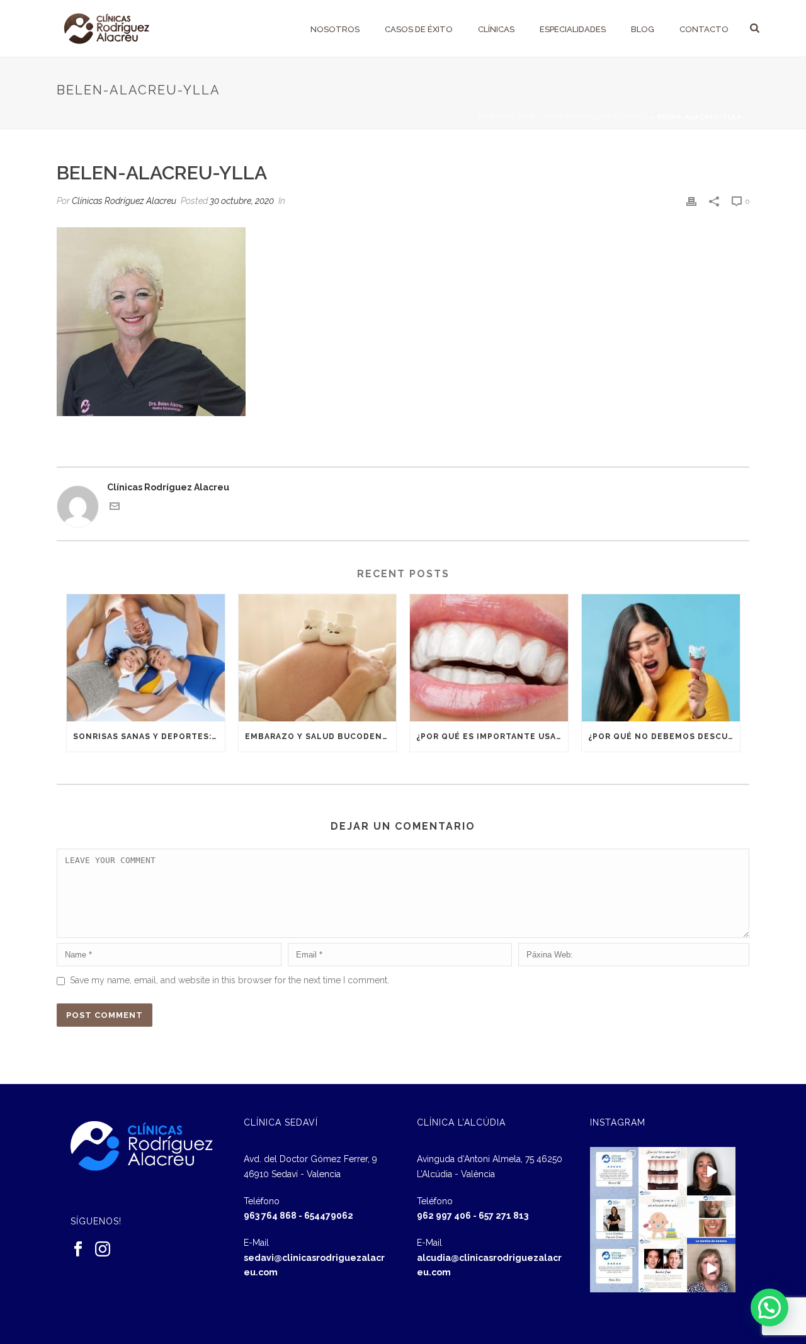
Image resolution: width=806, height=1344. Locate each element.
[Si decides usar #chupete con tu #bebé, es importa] (663, 1219)
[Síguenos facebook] (78, 1249)
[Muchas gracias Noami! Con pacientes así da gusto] (614, 1268)
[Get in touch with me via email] (115, 508)
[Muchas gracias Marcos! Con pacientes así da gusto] (614, 1171)
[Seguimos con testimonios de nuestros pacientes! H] (711, 1171)
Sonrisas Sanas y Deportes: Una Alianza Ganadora (149, 736)
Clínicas (496, 29)
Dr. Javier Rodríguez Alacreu (586, 116)
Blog (642, 29)
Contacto (704, 29)
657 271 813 (503, 1216)
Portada (496, 116)
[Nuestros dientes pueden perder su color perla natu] (663, 1268)
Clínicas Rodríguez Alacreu (124, 201)
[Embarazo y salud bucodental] (318, 657)
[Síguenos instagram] (102, 1249)
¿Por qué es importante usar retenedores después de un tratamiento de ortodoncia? (492, 736)
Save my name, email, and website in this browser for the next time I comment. (229, 980)
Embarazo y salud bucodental (321, 736)
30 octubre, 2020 (242, 201)
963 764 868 (270, 1216)
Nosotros (335, 29)
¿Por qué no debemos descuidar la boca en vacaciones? (664, 736)
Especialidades (573, 29)
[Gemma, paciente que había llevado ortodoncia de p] (711, 1219)
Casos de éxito (419, 29)
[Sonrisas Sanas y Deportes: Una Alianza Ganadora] (146, 657)
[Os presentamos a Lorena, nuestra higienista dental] (614, 1219)
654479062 (328, 1216)
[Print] (691, 201)
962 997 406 (444, 1216)
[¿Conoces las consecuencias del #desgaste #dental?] (663, 1171)
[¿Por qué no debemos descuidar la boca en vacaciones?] (661, 657)
